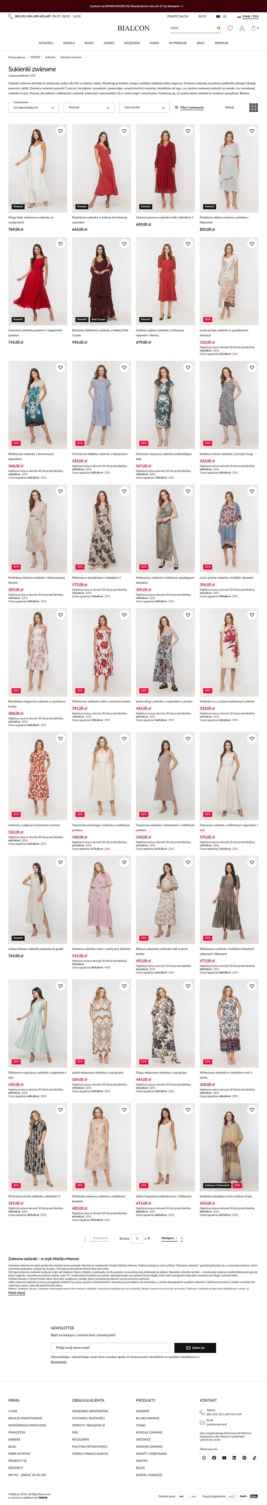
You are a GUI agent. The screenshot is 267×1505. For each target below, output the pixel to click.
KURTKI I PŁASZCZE (149, 1475)
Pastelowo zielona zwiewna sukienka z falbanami (224, 220)
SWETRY (142, 1461)
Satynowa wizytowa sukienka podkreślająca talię (164, 457)
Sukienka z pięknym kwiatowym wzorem (34, 825)
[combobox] (33, 108)
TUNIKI (141, 1425)
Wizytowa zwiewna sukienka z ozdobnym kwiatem (98, 1199)
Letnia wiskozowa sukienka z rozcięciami (97, 1072)
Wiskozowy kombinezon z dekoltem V (96, 577)
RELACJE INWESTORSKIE (25, 1418)
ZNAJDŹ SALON (178, 16)
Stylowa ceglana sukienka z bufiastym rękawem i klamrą (160, 333)
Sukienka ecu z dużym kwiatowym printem (227, 701)
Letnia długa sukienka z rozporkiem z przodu (164, 701)
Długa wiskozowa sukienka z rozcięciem (161, 1072)
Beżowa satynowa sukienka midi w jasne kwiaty (162, 951)
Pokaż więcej (16, 1292)
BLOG (202, 16)
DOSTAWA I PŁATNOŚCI (88, 1418)
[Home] (134, 28)
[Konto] (242, 28)
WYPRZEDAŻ (178, 43)
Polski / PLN (251, 16)
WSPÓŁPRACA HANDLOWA (27, 1425)
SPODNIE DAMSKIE (149, 1446)
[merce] (42, 1497)
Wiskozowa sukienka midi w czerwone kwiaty (101, 701)
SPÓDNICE (143, 1439)
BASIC (201, 43)
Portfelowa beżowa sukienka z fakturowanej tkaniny (36, 580)
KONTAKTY (15, 1468)
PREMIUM (221, 43)
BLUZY (140, 1468)
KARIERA (14, 1439)
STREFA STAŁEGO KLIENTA (90, 1453)
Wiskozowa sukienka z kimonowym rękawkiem (31, 457)
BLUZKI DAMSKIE (148, 1418)
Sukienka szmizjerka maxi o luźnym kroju (226, 1196)
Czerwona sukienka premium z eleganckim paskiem (35, 333)
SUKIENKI (142, 1411)
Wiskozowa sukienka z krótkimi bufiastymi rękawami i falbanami (227, 951)
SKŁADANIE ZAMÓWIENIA (90, 1411)
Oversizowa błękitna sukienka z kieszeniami (99, 454)
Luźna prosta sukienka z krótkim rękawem (226, 577)
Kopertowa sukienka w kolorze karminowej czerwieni (99, 220)
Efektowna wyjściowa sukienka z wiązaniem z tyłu (37, 1075)
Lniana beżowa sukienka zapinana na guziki (35, 949)
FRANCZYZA (16, 1432)
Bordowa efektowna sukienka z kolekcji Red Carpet (100, 333)
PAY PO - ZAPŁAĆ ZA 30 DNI (27, 1475)
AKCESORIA (132, 43)
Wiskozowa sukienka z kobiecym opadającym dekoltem (165, 580)
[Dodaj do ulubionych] (60, 131)
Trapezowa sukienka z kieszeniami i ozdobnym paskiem (165, 828)
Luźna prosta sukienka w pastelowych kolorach (224, 333)
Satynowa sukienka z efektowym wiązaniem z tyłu (229, 828)
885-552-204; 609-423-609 (224, 1414)
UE (225, 16)
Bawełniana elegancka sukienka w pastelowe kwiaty (36, 704)
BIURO (89, 43)
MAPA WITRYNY (19, 1453)
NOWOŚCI (46, 43)
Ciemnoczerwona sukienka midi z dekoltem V (165, 217)
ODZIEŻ (109, 43)
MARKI (154, 43)
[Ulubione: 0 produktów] (230, 28)
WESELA (69, 43)
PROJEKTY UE (17, 1461)
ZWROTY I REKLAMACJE (88, 1425)
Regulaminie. (59, 1362)
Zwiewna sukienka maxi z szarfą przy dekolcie (101, 949)
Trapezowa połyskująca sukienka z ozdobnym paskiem (101, 828)
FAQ (75, 1432)
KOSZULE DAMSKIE (149, 1432)
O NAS (12, 1411)
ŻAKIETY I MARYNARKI (151, 1453)
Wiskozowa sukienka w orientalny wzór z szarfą (226, 1075)
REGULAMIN (80, 1439)
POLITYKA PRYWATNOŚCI (89, 1446)
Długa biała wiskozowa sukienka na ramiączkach (31, 220)
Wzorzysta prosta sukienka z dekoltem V (34, 1196)
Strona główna (16, 57)
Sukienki (50, 57)
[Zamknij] (256, 6)
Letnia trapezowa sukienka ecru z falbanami (163, 1196)
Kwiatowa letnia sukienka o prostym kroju (226, 454)
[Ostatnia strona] (182, 1239)
